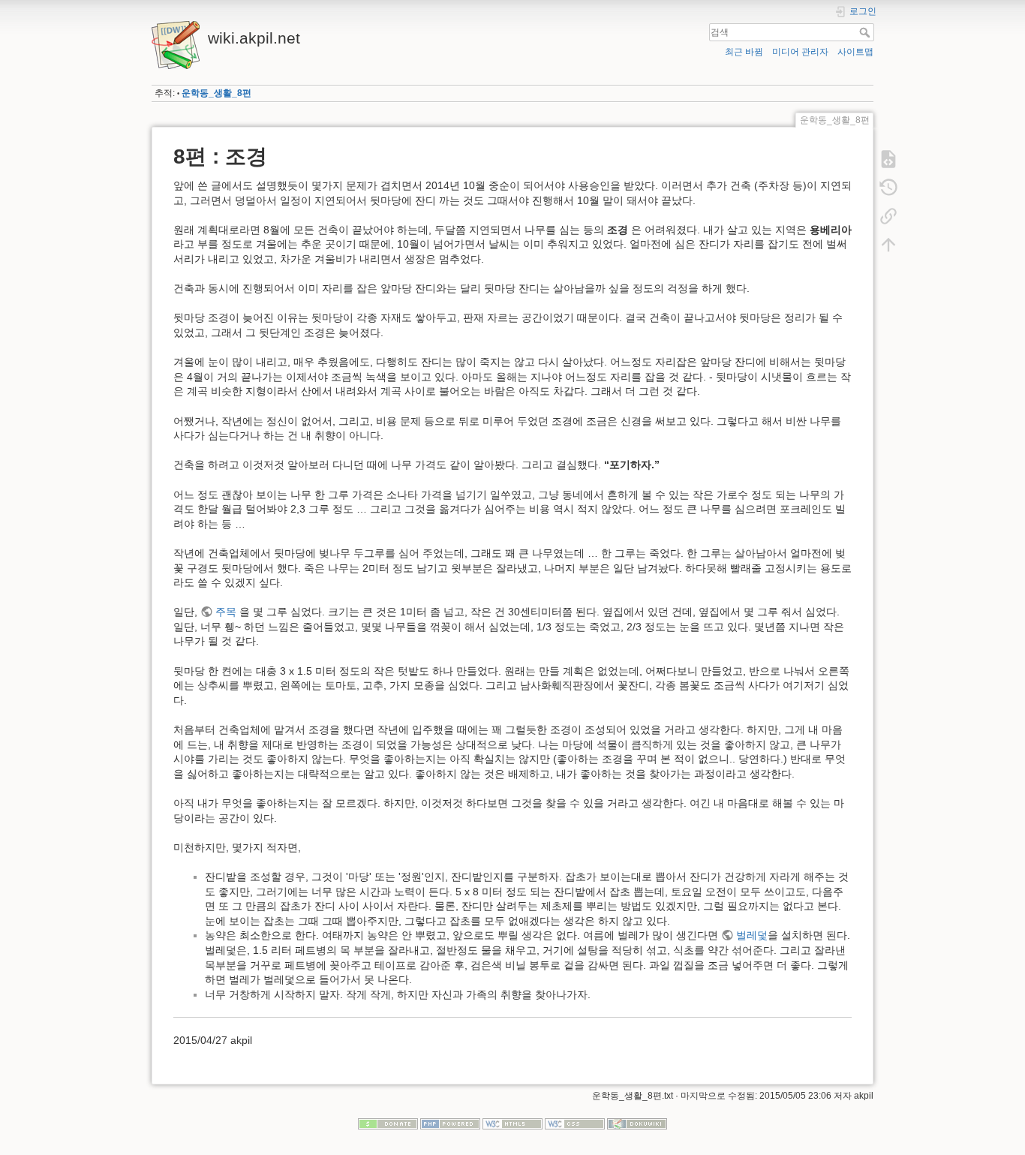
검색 (866, 32)
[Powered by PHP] (450, 1122)
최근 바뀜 (744, 52)
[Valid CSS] (575, 1122)
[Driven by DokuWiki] (637, 1122)
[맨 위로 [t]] (888, 244)
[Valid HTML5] (512, 1122)
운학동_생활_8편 (216, 93)
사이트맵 (855, 52)
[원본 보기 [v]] (888, 159)
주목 (225, 612)
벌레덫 (752, 935)
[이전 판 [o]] (888, 187)
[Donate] (388, 1122)
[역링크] (888, 216)
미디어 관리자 (800, 52)
